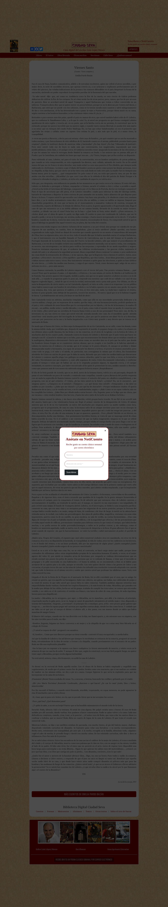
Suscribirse (71, 472)
